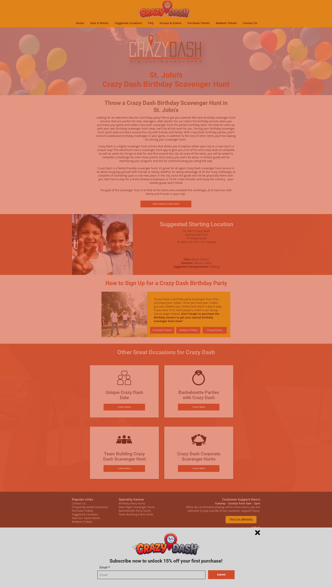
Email (103, 567)
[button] (257, 532)
